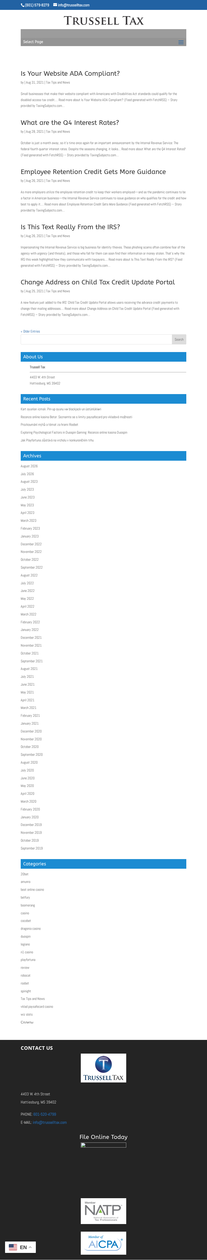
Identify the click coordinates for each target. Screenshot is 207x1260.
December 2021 (31, 637)
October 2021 (30, 653)
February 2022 (30, 622)
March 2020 (28, 801)
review (25, 967)
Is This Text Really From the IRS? (70, 227)
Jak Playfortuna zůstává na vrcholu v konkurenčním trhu (57, 440)
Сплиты (27, 1022)
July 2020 (27, 770)
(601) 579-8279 (37, 5)
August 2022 (29, 575)
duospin (26, 936)
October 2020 (30, 746)
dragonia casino (31, 928)
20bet (25, 874)
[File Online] (103, 1161)
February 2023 (30, 528)
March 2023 (28, 520)
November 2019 (31, 832)
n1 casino (27, 952)
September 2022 (32, 567)
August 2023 (29, 481)
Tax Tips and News (58, 82)
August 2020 (29, 762)
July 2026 (27, 474)
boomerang (28, 905)
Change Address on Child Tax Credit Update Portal (98, 282)
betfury (25, 897)
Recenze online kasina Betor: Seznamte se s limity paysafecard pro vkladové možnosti (76, 417)
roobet (25, 983)
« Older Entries (30, 331)
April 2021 (27, 700)
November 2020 (31, 739)
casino (25, 913)
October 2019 (30, 840)
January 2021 (30, 723)
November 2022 (31, 551)
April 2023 (27, 512)
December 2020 (31, 731)
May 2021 (27, 692)
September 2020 (32, 754)
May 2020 (27, 785)
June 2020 (28, 778)
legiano (25, 944)
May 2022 (27, 598)
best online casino (32, 889)
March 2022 (28, 614)
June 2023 (28, 497)
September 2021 (32, 661)
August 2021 (29, 668)
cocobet (26, 920)
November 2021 (31, 645)
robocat (26, 975)
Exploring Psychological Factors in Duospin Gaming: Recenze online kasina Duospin (74, 432)
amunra (25, 881)
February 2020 (30, 809)
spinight (26, 991)
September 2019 (32, 848)
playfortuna (28, 959)
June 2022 (28, 590)
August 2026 (29, 466)
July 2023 (27, 489)
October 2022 (30, 559)
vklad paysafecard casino (37, 1006)
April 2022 (27, 606)
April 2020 (27, 793)
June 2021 (28, 684)
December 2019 (31, 824)
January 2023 (30, 536)
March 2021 (28, 707)
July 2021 (27, 676)
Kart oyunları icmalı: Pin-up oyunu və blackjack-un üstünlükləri (61, 409)
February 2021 (30, 715)
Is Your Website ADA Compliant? (70, 73)
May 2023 (27, 505)
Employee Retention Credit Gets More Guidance (93, 172)
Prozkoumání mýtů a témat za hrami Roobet (49, 424)
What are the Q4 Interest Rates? (70, 123)
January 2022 (30, 629)
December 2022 (31, 544)
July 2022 (27, 583)
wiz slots (27, 1014)
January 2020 (30, 817)
